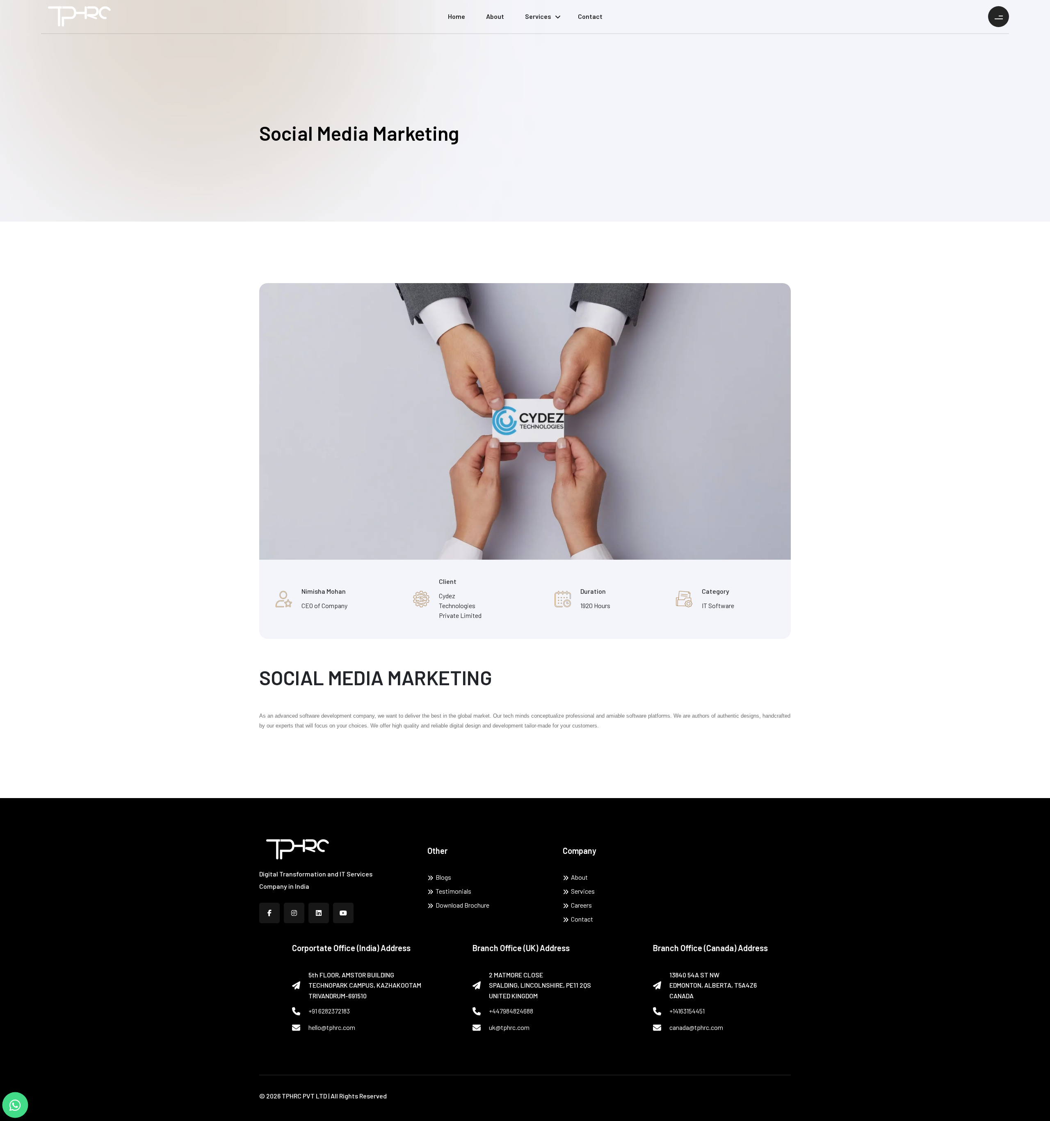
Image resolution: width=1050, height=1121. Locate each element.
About (579, 877)
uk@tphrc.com (509, 1027)
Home (456, 16)
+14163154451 (687, 1011)
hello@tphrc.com (331, 1027)
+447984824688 (511, 1011)
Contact (582, 919)
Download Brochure (462, 905)
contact (590, 16)
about (495, 16)
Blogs (443, 877)
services (538, 16)
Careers (581, 905)
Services (583, 891)
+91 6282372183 (329, 1011)
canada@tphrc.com (696, 1027)
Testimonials (453, 891)
